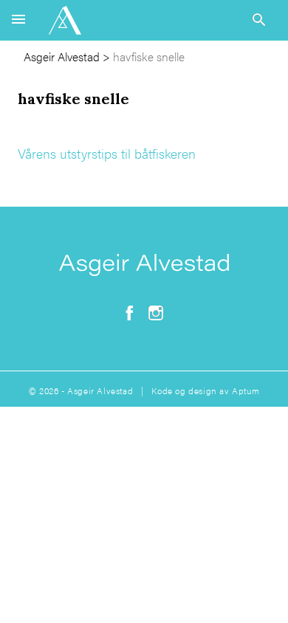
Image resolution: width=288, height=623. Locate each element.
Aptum (245, 390)
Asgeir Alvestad (62, 56)
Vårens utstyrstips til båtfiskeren (107, 153)
